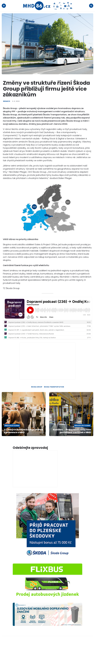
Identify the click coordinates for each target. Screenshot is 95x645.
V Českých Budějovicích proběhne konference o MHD (23, 431)
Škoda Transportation (54, 387)
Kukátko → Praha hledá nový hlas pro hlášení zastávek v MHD (72, 431)
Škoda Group (36, 387)
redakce (6, 101)
